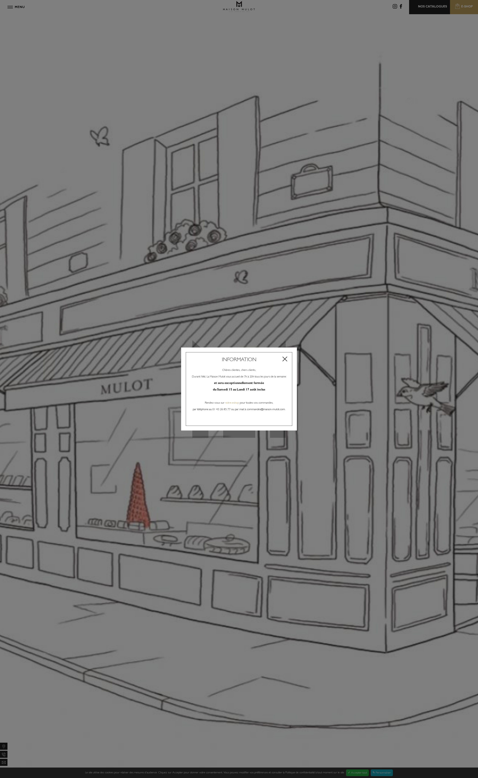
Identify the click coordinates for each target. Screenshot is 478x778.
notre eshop (232, 403)
